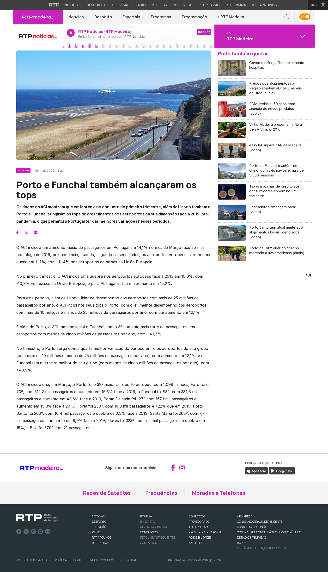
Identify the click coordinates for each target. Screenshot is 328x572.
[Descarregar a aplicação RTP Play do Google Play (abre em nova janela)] (282, 470)
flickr (47, 531)
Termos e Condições (102, 560)
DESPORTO (99, 522)
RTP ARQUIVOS (101, 537)
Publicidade (130, 560)
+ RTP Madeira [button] (231, 16)
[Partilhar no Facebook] (17, 232)
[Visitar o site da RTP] (54, 5)
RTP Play (160, 5)
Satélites (195, 543)
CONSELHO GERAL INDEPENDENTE (259, 522)
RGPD (240, 543)
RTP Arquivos (264, 5)
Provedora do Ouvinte (205, 532)
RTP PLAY (146, 516)
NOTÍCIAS (98, 516)
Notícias (72, 5)
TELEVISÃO (99, 527)
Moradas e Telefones (218, 493)
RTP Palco (183, 5)
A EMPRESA (244, 516)
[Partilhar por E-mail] (35, 232)
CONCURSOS (149, 532)
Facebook (19, 531)
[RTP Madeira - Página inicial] (38, 17)
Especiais (131, 16)
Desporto (96, 5)
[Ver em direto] (38, 36)
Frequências (161, 493)
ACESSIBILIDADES (200, 537)
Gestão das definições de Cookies (261, 548)
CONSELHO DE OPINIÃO (252, 527)
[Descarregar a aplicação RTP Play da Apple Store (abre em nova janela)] (256, 470)
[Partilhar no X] (26, 232)
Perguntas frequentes (157, 537)
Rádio (140, 5)
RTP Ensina (236, 5)
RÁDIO (96, 532)
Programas (161, 16)
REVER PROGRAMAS (153, 527)
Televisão (120, 5)
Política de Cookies (69, 560)
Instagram (33, 531)
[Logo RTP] (37, 518)
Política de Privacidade (33, 560)
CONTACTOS (197, 516)
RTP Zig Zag (209, 5)
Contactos (148, 543)
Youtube (40, 531)
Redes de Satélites (107, 493)
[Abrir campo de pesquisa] (287, 17)
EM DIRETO (147, 522)
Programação (194, 16)
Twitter (26, 531)
